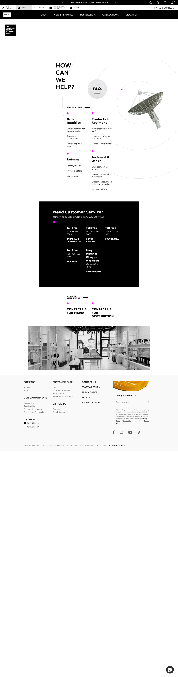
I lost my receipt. (74, 165)
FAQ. (97, 88)
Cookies (103, 445)
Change (35, 423)
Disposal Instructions (62, 390)
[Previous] (62, 2)
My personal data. (100, 189)
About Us (27, 387)
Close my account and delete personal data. (102, 182)
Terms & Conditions (73, 445)
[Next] (115, 2)
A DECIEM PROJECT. (117, 445)
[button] (44, 14)
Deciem (76, 7)
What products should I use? (102, 129)
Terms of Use (127, 421)
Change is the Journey (33, 409)
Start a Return (91, 387)
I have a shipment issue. (74, 144)
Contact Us (89, 382)
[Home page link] (11, 30)
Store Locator (91, 402)
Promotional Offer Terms (63, 396)
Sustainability (29, 406)
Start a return (72, 176)
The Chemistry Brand (59, 7)
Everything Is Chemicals (34, 412)
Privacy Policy (90, 445)
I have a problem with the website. (101, 175)
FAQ (54, 387)
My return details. (74, 170)
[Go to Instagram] (121, 432)
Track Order (89, 392)
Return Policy (58, 393)
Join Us (26, 390)
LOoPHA (41, 7)
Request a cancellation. (72, 137)
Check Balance (59, 412)
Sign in (86, 397)
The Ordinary (9, 7)
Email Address (122, 402)
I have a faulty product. (102, 143)
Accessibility (29, 403)
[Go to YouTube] (130, 432)
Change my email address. (99, 167)
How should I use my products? (101, 137)
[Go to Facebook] (114, 432)
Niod (23, 7)
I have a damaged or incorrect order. (76, 129)
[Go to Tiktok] (139, 432)
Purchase (56, 409)
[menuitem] (8, 7)
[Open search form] (150, 2)
